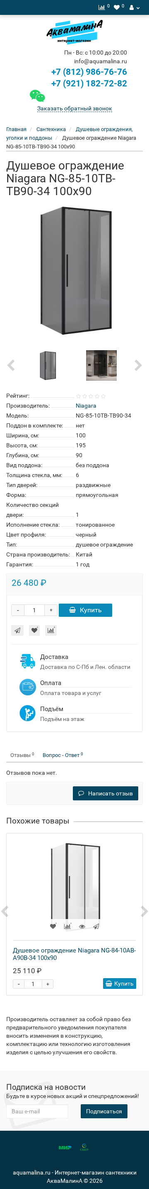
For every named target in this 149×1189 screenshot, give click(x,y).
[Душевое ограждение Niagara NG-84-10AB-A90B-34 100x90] (74, 887)
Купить (91, 610)
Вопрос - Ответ (63, 755)
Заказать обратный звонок (74, 108)
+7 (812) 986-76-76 (89, 72)
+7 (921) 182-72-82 (88, 83)
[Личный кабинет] (134, 7)
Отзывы (22, 755)
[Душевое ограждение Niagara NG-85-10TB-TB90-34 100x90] (74, 270)
